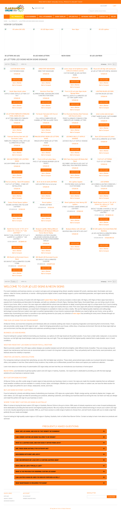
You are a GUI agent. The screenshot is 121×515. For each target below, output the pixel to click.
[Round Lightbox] (46, 202)
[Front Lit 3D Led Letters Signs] (46, 159)
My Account (26, 496)
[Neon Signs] (74, 41)
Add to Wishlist (17, 83)
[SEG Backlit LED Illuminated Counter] (46, 257)
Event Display (60, 16)
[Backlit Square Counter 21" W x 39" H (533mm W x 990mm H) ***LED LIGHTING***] (104, 204)
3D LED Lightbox (96, 56)
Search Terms (8, 498)
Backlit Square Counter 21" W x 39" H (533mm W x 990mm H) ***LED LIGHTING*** (104, 210)
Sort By (7, 64)
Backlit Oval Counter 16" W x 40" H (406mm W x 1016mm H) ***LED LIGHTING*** (17, 237)
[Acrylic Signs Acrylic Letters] (17, 91)
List (31, 64)
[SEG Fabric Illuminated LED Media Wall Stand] (75, 160)
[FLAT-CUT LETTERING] (104, 159)
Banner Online (9, 371)
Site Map (6, 496)
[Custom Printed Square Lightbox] (17, 202)
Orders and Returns (29, 498)
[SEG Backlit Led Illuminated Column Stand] (17, 258)
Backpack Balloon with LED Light (75, 231)
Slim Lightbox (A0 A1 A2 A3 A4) (46, 184)
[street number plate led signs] (104, 114)
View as (23, 64)
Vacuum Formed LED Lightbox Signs (17, 163)
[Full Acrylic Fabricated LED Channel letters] (46, 115)
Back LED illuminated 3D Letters (104, 139)
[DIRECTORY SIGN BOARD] (46, 69)
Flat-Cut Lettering (104, 161)
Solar (113, 16)
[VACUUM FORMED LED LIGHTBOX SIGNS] (17, 160)
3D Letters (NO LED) (12, 56)
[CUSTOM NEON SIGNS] (17, 69)
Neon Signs (65, 56)
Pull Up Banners (45, 16)
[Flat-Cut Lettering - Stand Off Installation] (17, 182)
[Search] (115, 11)
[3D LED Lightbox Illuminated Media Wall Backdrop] (104, 230)
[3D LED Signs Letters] (46, 41)
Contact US (103, 16)
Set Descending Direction (19, 64)
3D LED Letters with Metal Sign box (104, 71)
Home (5, 21)
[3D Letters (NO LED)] (18, 41)
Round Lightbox (46, 205)
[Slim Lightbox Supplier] (75, 182)
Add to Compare (17, 85)
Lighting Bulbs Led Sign (104, 93)
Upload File (73, 16)
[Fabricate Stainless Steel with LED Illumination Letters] (17, 137)
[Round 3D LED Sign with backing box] (104, 69)
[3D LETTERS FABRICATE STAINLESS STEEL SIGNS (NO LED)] (17, 115)
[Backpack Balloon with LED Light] (75, 229)
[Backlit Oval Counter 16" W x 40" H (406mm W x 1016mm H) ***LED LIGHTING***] (17, 231)
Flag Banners (30, 16)
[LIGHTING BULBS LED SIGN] (104, 91)
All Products (17, 16)
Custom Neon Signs (17, 71)
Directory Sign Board (46, 71)
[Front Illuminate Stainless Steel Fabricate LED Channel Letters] (75, 115)
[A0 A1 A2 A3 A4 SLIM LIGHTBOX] (46, 182)
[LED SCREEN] (104, 182)
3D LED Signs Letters (41, 56)
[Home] (7, 17)
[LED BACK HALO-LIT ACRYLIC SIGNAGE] (75, 137)
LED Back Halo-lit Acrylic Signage (75, 141)
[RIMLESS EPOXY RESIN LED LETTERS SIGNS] (46, 137)
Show (110, 64)
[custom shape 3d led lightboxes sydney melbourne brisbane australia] (75, 70)
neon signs (76, 313)
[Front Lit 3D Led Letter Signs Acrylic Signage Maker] (75, 92)
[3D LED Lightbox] (103, 41)
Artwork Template (88, 16)
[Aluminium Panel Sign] (46, 91)
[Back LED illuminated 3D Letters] (104, 136)
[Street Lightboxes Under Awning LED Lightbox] (75, 203)
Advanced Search (9, 501)
